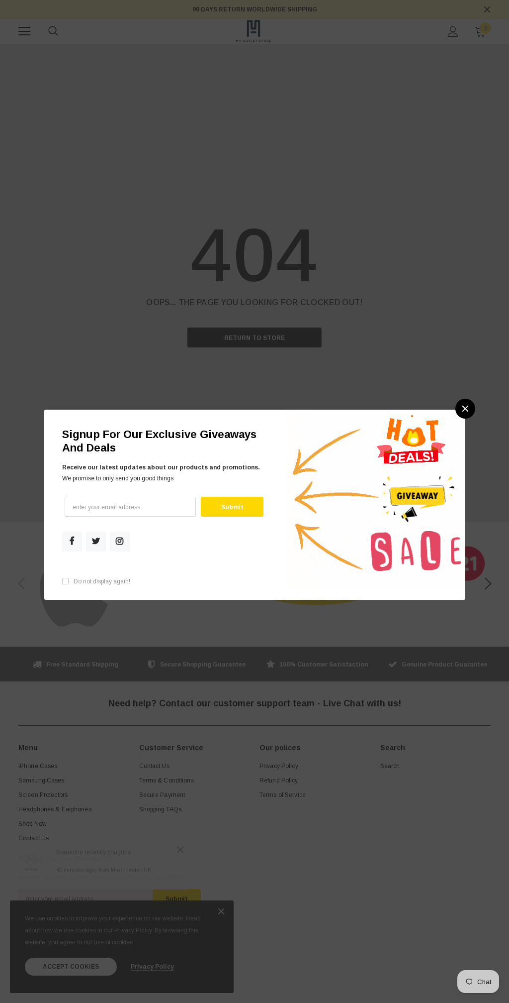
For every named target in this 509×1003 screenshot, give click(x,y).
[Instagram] (119, 542)
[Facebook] (72, 542)
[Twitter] (96, 542)
